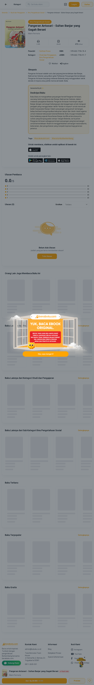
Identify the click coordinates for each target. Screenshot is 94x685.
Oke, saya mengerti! (45, 354)
